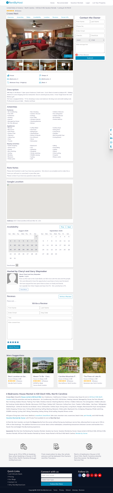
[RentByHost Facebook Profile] (80, 475)
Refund (68, 490)
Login (88, 3)
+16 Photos (68, 56)
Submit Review (14, 347)
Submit (90, 58)
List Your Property (99, 3)
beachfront (46, 415)
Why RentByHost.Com (16, 485)
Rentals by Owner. (82, 433)
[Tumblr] (92, 475)
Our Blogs (12, 479)
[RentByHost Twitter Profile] (84, 475)
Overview (11, 17)
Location (47, 17)
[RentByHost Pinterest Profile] (96, 475)
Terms (55, 490)
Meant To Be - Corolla (42, 376)
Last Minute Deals (15, 474)
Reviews (55, 17)
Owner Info (65, 17)
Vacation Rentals (77, 3)
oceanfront (38, 415)
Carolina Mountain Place (68, 376)
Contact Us (12, 482)
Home (52, 3)
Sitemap (75, 490)
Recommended (62, 3)
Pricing (11, 477)
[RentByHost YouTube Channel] (100, 475)
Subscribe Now (56, 484)
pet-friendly (87, 415)
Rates (28, 17)
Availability (37, 17)
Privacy (61, 490)
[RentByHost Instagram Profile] (88, 475)
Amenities (20, 17)
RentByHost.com (46, 490)
